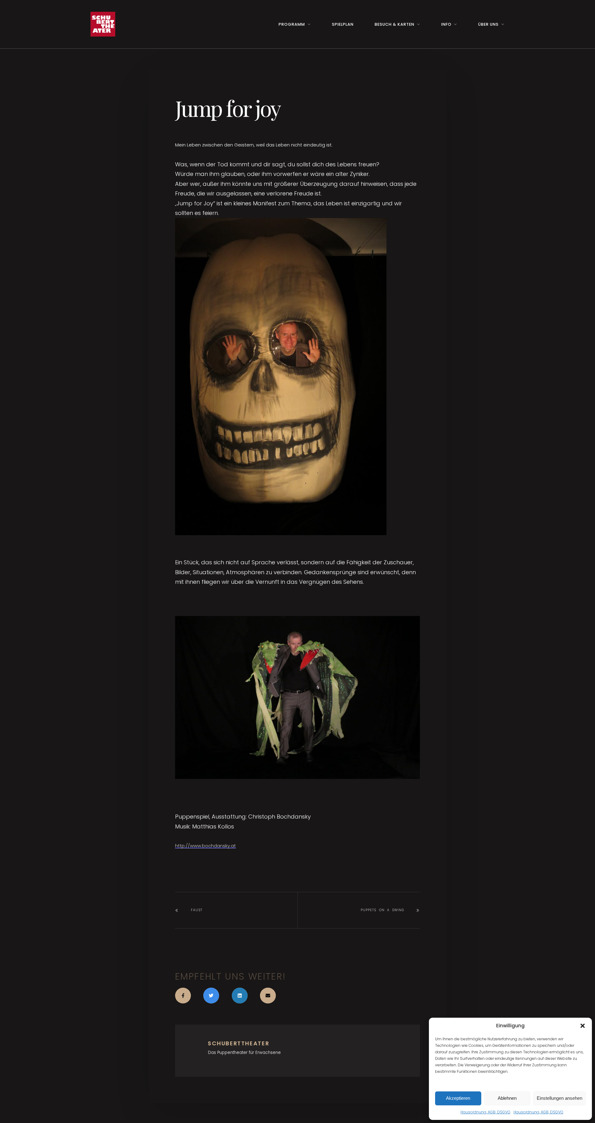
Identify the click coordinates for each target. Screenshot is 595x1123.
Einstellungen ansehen (559, 1098)
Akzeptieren (458, 1098)
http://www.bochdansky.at (205, 845)
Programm (292, 24)
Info (446, 24)
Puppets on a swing (382, 910)
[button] (583, 1026)
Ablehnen (507, 1098)
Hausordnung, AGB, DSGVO (485, 1112)
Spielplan (343, 24)
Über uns (488, 24)
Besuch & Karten (394, 24)
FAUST (196, 910)
